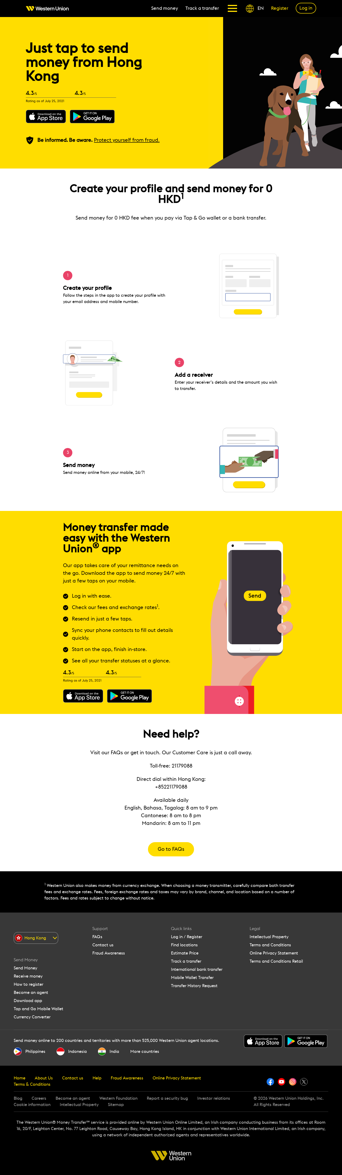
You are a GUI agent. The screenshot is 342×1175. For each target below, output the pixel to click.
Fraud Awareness (108, 953)
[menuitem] (49, 8)
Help (97, 1078)
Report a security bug (167, 1098)
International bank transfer (196, 969)
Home (19, 1078)
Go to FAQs (171, 849)
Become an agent (31, 992)
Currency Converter (32, 1017)
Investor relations (213, 1098)
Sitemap (116, 1105)
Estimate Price (184, 953)
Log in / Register (186, 937)
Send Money (25, 968)
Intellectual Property (269, 937)
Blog (18, 1098)
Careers (39, 1098)
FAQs (97, 937)
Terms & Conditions (32, 1084)
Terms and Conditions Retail (276, 961)
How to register (28, 984)
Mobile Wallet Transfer (192, 977)
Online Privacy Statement (274, 953)
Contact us (103, 945)
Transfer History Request (194, 986)
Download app (28, 1001)
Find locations (184, 945)
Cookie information (32, 1105)
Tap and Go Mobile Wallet (38, 1009)
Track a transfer (186, 961)
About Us (44, 1078)
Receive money (28, 976)
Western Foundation (118, 1098)
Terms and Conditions (270, 945)
